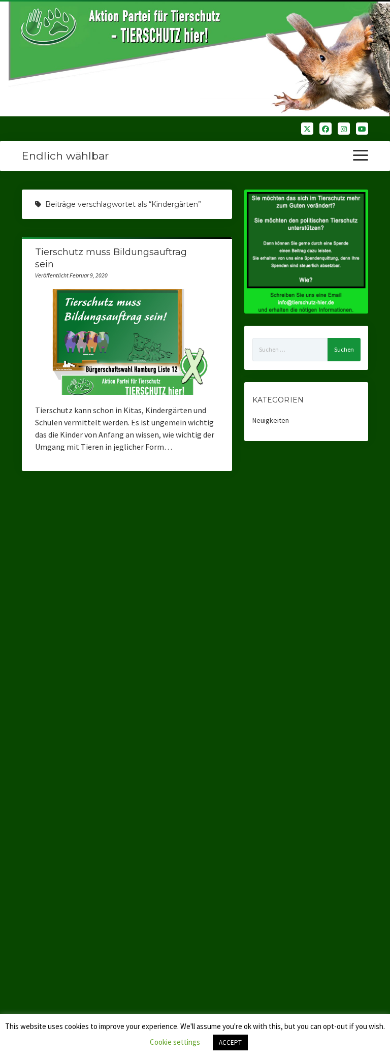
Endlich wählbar (65, 155)
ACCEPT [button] (230, 1042)
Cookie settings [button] (175, 1042)
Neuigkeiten (270, 420)
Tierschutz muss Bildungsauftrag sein (127, 341)
